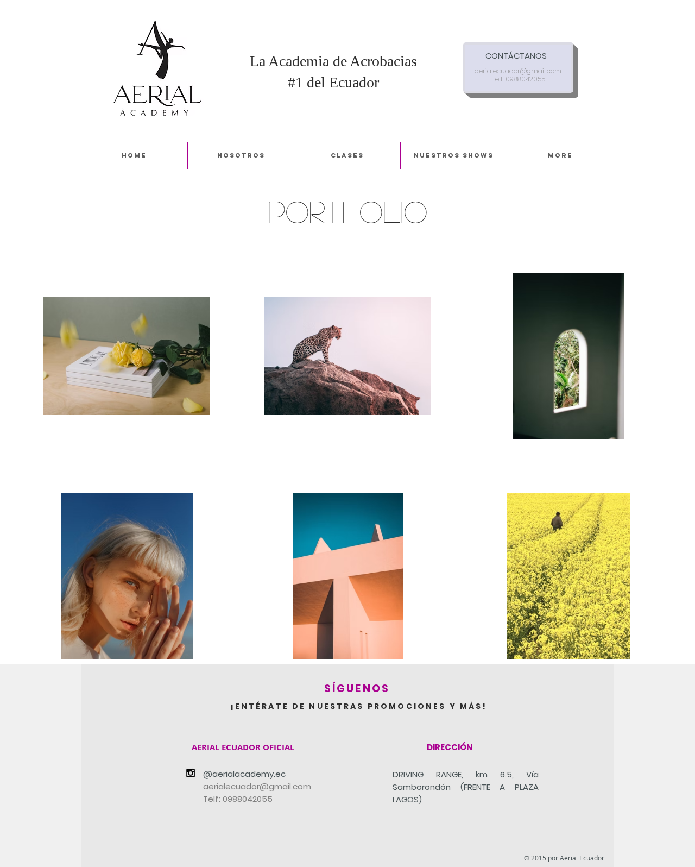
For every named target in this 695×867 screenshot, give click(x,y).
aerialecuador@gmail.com (518, 71)
